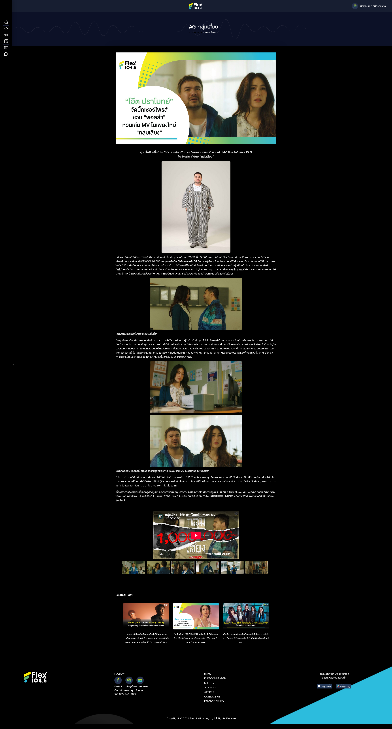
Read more (247, 642)
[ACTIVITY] (6, 41)
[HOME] (6, 22)
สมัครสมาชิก (379, 6)
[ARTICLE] (6, 48)
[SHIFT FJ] (6, 35)
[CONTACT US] (6, 54)
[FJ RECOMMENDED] (6, 29)
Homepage (195, 32)
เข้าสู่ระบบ (365, 6)
